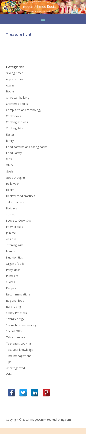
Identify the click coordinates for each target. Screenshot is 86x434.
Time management (18, 356)
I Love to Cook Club (19, 220)
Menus (10, 251)
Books (10, 91)
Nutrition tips (14, 257)
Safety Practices (16, 313)
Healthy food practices (20, 196)
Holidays (11, 208)
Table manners (15, 337)
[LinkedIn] (35, 392)
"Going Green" (15, 73)
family (10, 141)
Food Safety (14, 153)
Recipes (11, 288)
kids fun (11, 239)
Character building (17, 97)
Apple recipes (14, 79)
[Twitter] (23, 392)
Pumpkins (12, 276)
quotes (10, 282)
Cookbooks (13, 116)
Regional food (15, 300)
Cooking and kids (17, 122)
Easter (10, 134)
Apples (10, 85)
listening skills (14, 245)
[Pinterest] (46, 392)
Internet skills (14, 227)
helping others (15, 202)
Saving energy (15, 319)
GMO (9, 165)
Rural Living (13, 306)
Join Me (11, 233)
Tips (8, 362)
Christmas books (17, 104)
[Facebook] (11, 392)
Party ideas (13, 270)
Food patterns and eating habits (26, 147)
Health (10, 190)
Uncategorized (15, 368)
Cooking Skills (15, 128)
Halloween (13, 183)
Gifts (9, 159)
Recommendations (18, 294)
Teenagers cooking (18, 343)
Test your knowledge (19, 350)
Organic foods (15, 264)
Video (9, 374)
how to (10, 214)
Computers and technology (23, 110)
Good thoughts (16, 177)
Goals (9, 171)
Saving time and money (21, 325)
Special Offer (14, 331)
